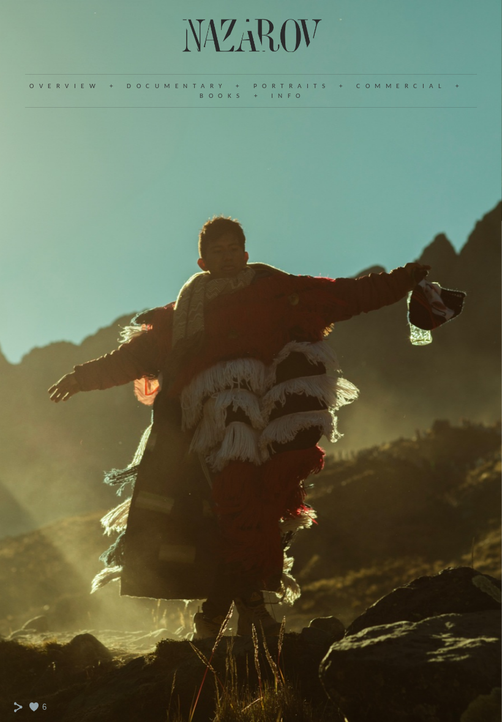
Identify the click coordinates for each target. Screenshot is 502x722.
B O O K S (220, 96)
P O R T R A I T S (290, 86)
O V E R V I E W (63, 86)
